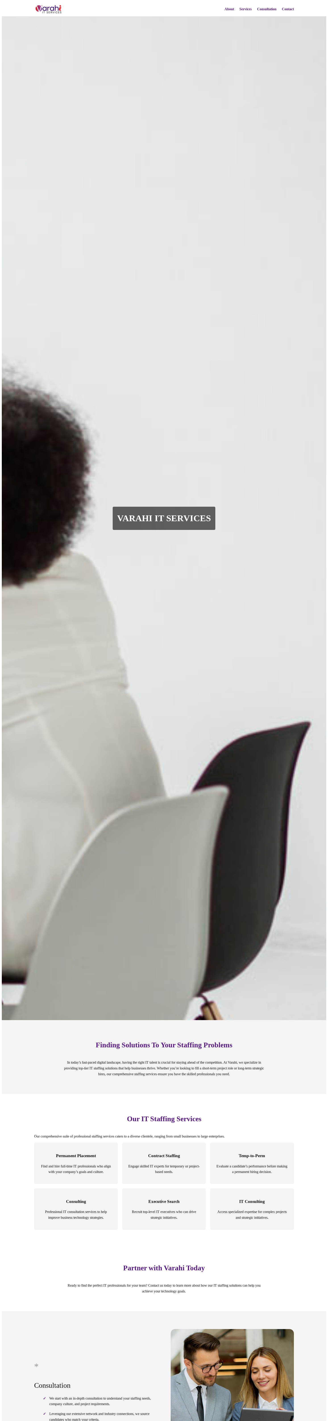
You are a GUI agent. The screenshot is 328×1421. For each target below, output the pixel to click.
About (229, 9)
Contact (288, 9)
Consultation (266, 9)
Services (245, 9)
